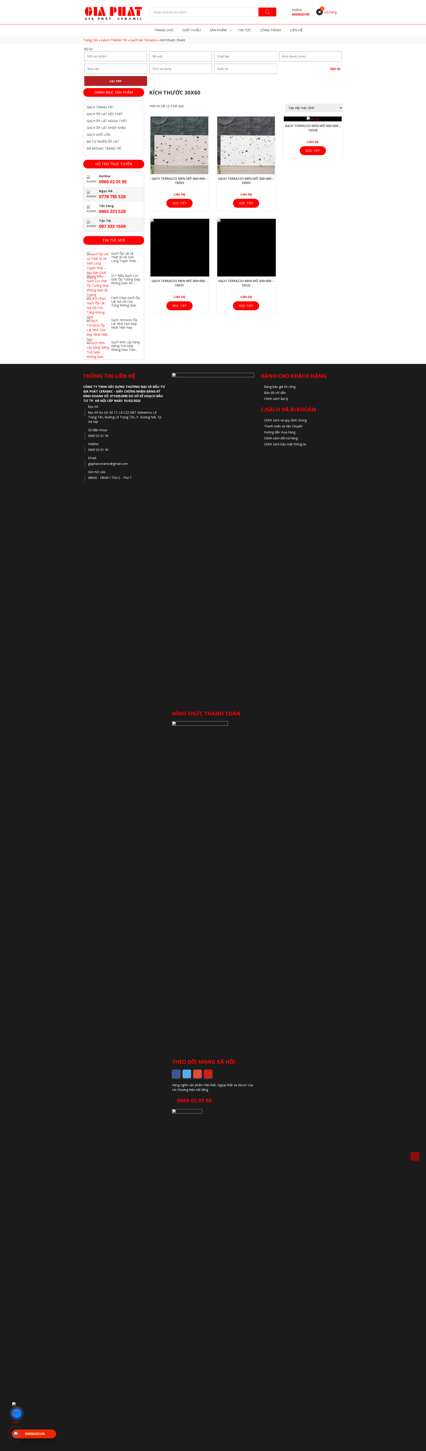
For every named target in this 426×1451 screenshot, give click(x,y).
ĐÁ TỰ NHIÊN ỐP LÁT (103, 141)
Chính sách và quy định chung (285, 420)
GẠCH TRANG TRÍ (114, 40)
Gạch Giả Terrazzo (143, 40)
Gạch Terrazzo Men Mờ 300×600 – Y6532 (246, 283)
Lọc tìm (116, 81)
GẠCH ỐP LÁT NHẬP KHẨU (106, 128)
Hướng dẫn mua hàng (279, 432)
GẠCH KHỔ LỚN (98, 134)
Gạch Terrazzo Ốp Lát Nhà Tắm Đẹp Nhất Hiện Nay (124, 324)
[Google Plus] (197, 1074)
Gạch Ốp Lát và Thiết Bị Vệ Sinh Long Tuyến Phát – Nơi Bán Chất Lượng (124, 260)
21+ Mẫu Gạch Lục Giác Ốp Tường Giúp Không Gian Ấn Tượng (125, 281)
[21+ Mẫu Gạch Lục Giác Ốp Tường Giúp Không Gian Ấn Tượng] (98, 281)
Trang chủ (90, 40)
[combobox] (181, 56)
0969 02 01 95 (194, 1100)
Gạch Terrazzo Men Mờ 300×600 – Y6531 (179, 283)
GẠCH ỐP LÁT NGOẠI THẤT (107, 121)
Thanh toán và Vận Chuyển (283, 426)
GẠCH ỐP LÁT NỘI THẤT (105, 114)
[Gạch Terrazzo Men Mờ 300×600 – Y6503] (179, 145)
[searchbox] (181, 56)
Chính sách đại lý (276, 399)
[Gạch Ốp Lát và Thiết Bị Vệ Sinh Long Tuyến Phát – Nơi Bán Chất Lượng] (98, 259)
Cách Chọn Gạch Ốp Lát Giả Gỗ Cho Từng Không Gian (125, 301)
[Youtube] (208, 1074)
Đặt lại (335, 69)
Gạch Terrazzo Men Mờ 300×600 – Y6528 (313, 128)
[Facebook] (176, 1074)
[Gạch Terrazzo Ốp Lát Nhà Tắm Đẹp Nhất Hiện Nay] (98, 326)
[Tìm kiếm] (267, 12)
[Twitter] (187, 1074)
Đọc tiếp (179, 203)
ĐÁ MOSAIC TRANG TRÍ (104, 148)
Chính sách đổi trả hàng (281, 438)
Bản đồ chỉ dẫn (275, 393)
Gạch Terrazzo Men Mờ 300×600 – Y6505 (246, 180)
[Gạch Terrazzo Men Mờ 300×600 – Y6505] (246, 145)
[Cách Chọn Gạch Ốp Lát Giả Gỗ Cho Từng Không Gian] (98, 304)
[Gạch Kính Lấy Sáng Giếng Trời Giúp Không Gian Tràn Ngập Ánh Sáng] (98, 348)
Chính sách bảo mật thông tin (285, 444)
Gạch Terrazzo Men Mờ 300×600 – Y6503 (179, 180)
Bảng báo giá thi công (280, 387)
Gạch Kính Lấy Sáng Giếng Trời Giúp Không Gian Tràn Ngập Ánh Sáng (125, 347)
